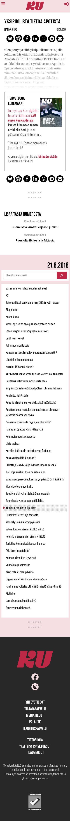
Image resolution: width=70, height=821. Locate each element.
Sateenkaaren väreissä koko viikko (25, 529)
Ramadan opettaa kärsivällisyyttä (24, 429)
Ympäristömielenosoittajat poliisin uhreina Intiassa (34, 388)
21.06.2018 (61, 29)
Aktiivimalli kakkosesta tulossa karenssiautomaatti (34, 374)
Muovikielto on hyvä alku (19, 486)
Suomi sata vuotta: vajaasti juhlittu (25, 501)
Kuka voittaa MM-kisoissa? (21, 458)
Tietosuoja (35, 739)
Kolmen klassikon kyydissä (21, 558)
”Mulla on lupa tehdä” (18, 551)
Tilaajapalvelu (35, 708)
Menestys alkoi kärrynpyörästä (23, 522)
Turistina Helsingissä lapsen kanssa (25, 543)
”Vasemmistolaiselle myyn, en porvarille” (28, 422)
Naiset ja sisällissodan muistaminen (25, 472)
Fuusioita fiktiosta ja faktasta (22, 515)
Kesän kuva (12, 317)
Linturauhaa (12, 443)
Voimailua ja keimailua (18, 565)
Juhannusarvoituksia (17, 345)
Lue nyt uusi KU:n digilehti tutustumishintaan (23, 115)
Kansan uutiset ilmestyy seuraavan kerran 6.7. (31, 352)
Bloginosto (11, 310)
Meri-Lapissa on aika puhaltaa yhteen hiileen (30, 324)
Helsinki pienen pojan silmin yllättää (25, 536)
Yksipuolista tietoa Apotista (21, 508)
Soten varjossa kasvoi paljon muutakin (27, 331)
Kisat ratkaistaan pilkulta (20, 572)
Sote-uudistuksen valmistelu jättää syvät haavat (32, 302)
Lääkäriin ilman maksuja (19, 360)
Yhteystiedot (35, 702)
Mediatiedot (35, 715)
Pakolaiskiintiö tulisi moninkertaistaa (26, 381)
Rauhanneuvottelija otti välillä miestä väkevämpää (33, 586)
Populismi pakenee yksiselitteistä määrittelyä (31, 402)
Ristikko (10, 593)
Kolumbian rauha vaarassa (20, 436)
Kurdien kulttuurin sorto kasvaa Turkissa (28, 451)
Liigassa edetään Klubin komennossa (26, 579)
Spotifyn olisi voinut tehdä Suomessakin (28, 493)
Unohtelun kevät (15, 338)
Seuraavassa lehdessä (18, 608)
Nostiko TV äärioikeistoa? (20, 367)
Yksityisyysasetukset (35, 746)
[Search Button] (62, 275)
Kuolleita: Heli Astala (17, 395)
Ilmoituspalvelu (35, 728)
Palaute (35, 721)
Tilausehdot (35, 752)
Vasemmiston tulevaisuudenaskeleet (26, 288)
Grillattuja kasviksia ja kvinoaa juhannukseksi (31, 465)
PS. (7, 295)
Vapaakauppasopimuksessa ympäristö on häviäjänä (35, 479)
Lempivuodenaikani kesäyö (21, 601)
